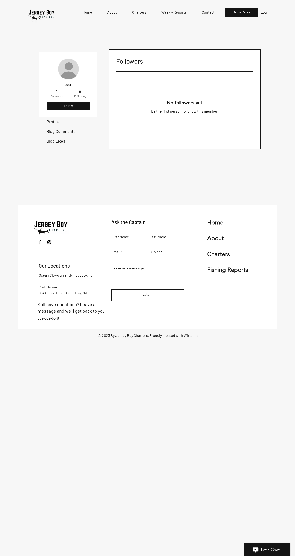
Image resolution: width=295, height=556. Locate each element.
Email (115, 252)
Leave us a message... (129, 268)
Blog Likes (56, 140)
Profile (53, 121)
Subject (156, 252)
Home (215, 222)
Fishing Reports (227, 269)
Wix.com (191, 335)
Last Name (158, 237)
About (215, 238)
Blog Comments (61, 131)
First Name (120, 237)
